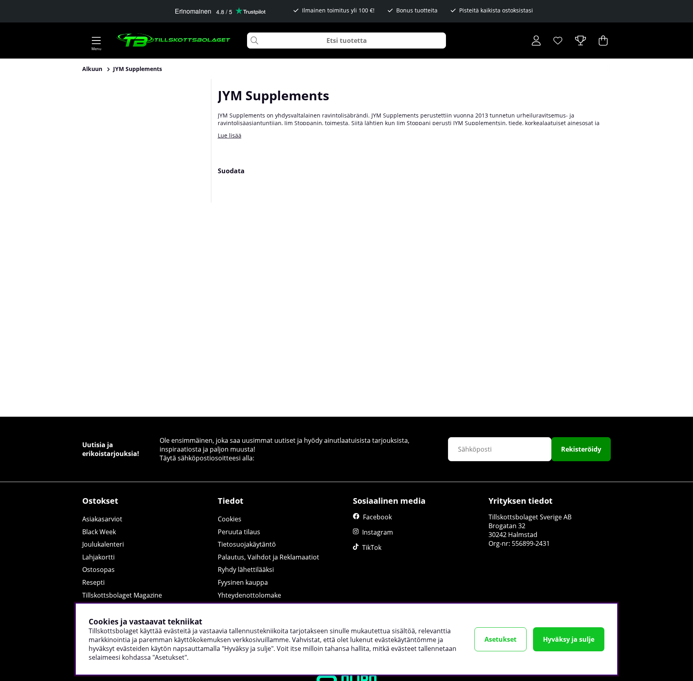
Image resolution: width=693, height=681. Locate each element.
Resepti (93, 582)
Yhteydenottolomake (249, 595)
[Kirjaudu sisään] (536, 40)
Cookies (229, 519)
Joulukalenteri (103, 544)
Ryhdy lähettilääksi (246, 569)
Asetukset (500, 639)
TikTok (371, 547)
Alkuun (92, 69)
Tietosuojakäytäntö (247, 544)
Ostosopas (98, 569)
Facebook (377, 517)
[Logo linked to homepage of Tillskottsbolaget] (174, 40)
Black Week (99, 531)
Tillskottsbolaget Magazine (122, 595)
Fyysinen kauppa (243, 582)
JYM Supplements (137, 69)
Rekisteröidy (581, 449)
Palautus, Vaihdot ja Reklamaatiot (268, 557)
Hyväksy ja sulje (568, 639)
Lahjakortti (98, 557)
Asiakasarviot (102, 519)
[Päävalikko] (96, 40)
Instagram (377, 532)
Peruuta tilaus (239, 531)
